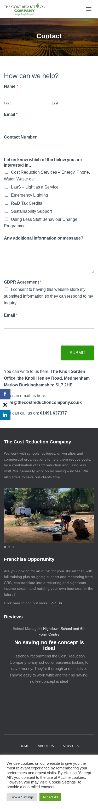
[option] (49, 656)
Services (71, 746)
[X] (5, 404)
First (7, 103)
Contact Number (20, 137)
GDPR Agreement (23, 282)
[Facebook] (5, 394)
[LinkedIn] (5, 415)
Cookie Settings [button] (22, 797)
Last (55, 103)
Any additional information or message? (43, 238)
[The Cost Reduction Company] (26, 9)
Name (11, 86)
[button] (5, 547)
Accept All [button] (50, 797)
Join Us (56, 603)
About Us (46, 746)
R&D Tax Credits (26, 203)
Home (24, 746)
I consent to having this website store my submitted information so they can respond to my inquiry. (48, 296)
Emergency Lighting (29, 195)
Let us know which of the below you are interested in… (43, 162)
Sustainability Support (31, 211)
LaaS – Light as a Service (35, 187)
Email (11, 114)
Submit (77, 352)
